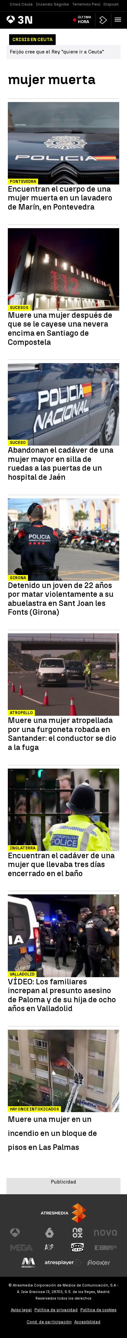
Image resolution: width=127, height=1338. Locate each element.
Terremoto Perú (86, 4)
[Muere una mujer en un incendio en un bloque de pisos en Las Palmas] (63, 1072)
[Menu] (119, 19)
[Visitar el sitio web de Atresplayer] (63, 1263)
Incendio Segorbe (52, 4)
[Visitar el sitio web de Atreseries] (49, 1248)
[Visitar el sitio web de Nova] (105, 1233)
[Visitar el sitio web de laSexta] (49, 1233)
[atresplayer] (103, 20)
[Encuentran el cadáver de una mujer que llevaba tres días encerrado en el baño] (63, 811)
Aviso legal (21, 1309)
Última (84, 19)
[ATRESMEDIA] (63, 1213)
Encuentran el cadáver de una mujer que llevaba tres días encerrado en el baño (61, 864)
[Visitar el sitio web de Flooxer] (98, 1263)
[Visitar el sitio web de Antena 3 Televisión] (21, 1233)
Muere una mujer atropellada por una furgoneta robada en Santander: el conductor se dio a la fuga (62, 734)
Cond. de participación (49, 1321)
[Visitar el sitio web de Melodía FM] (28, 1263)
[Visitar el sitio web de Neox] (77, 1233)
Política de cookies (98, 1309)
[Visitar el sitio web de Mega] (21, 1248)
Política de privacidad (56, 1309)
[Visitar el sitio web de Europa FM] (105, 1248)
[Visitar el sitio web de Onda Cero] (77, 1248)
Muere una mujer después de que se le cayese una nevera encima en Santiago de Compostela (60, 328)
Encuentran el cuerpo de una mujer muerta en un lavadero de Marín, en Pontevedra (60, 198)
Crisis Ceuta (21, 4)
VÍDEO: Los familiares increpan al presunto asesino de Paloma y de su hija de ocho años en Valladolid (62, 995)
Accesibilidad (87, 1321)
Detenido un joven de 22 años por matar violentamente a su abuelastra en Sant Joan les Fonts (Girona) (61, 599)
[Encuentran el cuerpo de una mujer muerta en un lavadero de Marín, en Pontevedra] (63, 144)
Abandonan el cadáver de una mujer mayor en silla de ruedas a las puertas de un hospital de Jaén (60, 463)
